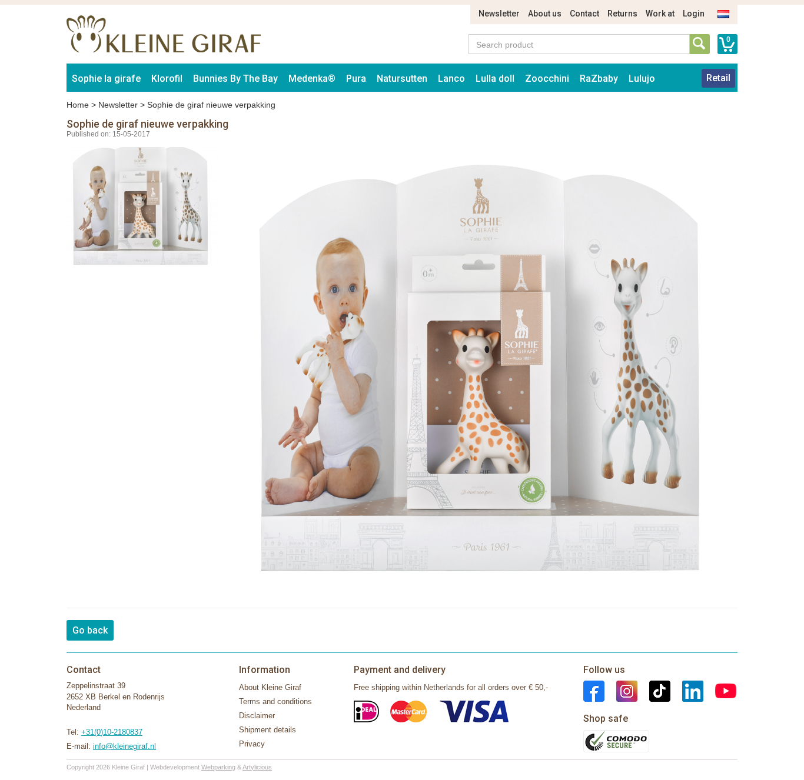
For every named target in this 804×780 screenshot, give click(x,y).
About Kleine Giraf (270, 687)
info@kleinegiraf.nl (124, 746)
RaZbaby (599, 78)
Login (694, 13)
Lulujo (642, 78)
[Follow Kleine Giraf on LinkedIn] (686, 690)
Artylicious (257, 767)
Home (78, 104)
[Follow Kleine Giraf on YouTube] (719, 690)
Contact (584, 13)
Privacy (252, 743)
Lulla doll (495, 78)
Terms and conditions (275, 701)
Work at (660, 13)
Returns (622, 13)
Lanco (451, 78)
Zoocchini (547, 78)
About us (545, 13)
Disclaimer (257, 715)
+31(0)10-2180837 (111, 732)
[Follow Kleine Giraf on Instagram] (620, 690)
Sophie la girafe (106, 78)
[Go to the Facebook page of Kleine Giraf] (593, 690)
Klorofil (166, 78)
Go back (90, 630)
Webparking (218, 767)
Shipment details (267, 729)
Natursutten (402, 78)
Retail (718, 78)
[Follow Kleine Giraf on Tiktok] (653, 690)
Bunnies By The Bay (235, 78)
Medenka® (311, 78)
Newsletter (499, 13)
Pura (356, 78)
